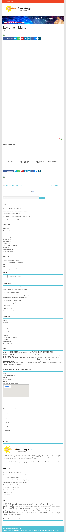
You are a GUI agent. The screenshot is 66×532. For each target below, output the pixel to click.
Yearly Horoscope (8, 251)
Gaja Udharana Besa (55, 185)
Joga (35, 357)
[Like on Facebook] (32, 38)
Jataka (32, 357)
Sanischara (37, 362)
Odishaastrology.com (15, 276)
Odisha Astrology (8, 260)
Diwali (29, 355)
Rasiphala (8, 361)
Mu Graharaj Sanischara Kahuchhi (12, 208)
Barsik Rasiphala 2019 (9, 308)
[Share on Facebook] (9, 38)
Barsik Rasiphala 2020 (9, 305)
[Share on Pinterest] (22, 38)
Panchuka (31, 359)
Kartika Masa (39, 357)
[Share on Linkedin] (25, 38)
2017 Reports (10, 351)
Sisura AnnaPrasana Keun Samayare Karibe (15, 211)
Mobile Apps (6, 237)
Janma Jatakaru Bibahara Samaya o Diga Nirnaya (16, 216)
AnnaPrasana (29, 352)
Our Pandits (6, 241)
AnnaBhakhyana (22, 352)
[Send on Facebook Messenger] (35, 38)
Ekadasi (33, 355)
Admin (5, 265)
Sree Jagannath (31, 31)
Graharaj (44, 355)
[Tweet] (15, 38)
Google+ (7, 422)
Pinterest (7, 430)
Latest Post (6, 235)
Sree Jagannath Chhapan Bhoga (12, 300)
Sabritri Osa (26, 362)
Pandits (34, 359)
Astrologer (47, 351)
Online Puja (6, 239)
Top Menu (9, 2)
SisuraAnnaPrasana (51, 362)
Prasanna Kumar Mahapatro (11, 31)
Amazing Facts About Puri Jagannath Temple (15, 219)
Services (5, 247)
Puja (51, 359)
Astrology (5, 230)
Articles (25, 31)
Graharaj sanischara (50, 355)
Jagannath (19, 357)
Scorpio (17, 260)
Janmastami (27, 357)
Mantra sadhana (14, 359)
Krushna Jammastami (54, 357)
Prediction (42, 359)
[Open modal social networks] (39, 38)
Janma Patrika (56, 530)
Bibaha (16, 355)
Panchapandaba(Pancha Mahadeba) (13, 185)
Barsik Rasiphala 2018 (9, 311)
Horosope (9, 356)
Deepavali (26, 355)
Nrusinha (26, 359)
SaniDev (33, 362)
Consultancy (20, 355)
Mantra (9, 359)
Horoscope (6, 233)
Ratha (15, 362)
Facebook (7, 414)
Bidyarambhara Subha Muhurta (11, 213)
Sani (30, 362)
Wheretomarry (18, 364)
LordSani (5, 359)
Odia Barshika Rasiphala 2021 (11, 303)
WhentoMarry (12, 364)
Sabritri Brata (20, 362)
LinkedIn (7, 426)
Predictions (6, 243)
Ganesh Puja (38, 355)
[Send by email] (29, 38)
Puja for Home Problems (10, 245)
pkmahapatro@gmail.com (10, 375)
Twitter (7, 418)
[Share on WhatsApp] (18, 38)
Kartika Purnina (45, 357)
